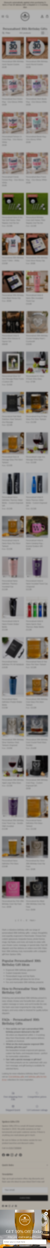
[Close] (46, 1213)
